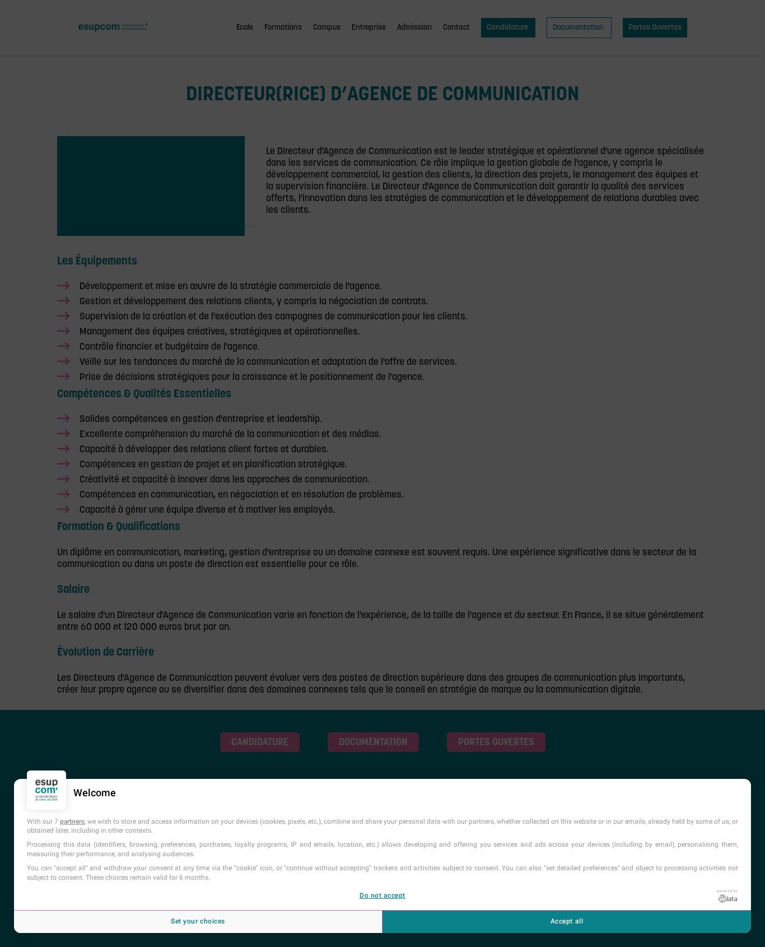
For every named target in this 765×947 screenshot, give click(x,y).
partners (72, 821)
